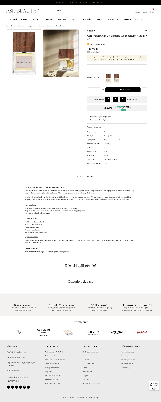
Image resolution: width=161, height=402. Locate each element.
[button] (149, 19)
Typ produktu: (29, 233)
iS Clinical (86, 356)
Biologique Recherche (90, 352)
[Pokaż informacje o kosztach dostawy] (110, 120)
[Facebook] (8, 387)
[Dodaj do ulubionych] (144, 89)
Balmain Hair (87, 372)
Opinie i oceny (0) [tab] (85, 176)
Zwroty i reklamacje (52, 368)
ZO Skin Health (88, 364)
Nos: (26, 224)
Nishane (85, 379)
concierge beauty (64, 252)
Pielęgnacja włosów (128, 360)
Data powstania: (30, 227)
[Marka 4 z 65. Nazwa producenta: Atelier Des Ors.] (18, 332)
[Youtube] (16, 387)
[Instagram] (12, 387)
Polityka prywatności (52, 376)
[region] (112, 78)
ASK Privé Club (51, 356)
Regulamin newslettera (53, 383)
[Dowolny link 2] (28, 387)
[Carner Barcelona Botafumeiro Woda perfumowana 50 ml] (117, 78)
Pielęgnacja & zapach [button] (130, 346)
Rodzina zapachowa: (31, 222)
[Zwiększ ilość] (98, 90)
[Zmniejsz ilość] (89, 90)
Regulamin (48, 372)
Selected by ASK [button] (90, 346)
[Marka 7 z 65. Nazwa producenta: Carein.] (92, 332)
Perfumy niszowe (127, 364)
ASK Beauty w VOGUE (54, 352)
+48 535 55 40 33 (13, 381)
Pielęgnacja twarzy (127, 352)
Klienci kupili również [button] (80, 265)
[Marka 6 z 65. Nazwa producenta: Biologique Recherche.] (68, 332)
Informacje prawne (51, 379)
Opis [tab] (70, 176)
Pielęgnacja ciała (126, 356)
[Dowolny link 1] (24, 387)
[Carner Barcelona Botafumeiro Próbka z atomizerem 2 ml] (108, 78)
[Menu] (157, 382)
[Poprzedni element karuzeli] (7, 332)
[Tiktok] (20, 387)
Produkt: (28, 230)
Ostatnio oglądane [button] (80, 281)
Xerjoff (85, 376)
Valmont (86, 360)
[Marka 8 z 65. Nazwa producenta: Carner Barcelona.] (117, 332)
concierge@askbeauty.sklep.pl (17, 377)
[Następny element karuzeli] (154, 332)
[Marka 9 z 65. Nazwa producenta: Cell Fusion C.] (142, 332)
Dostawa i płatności (52, 364)
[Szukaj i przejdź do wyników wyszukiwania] (105, 10)
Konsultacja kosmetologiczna (55, 360)
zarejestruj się (109, 59)
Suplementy (125, 368)
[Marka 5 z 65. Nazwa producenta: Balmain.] (43, 332)
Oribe (85, 368)
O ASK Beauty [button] (51, 346)
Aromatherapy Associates (92, 383)
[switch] (154, 388)
